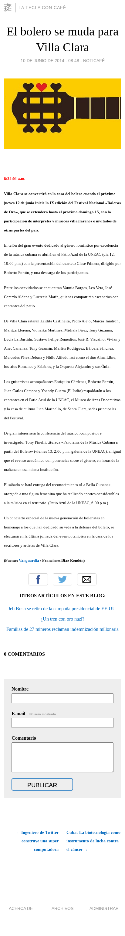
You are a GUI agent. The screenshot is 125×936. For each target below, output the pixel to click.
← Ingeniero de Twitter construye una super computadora (37, 841)
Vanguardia (29, 560)
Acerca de (21, 908)
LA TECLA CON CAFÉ (42, 7)
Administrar (104, 908)
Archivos (62, 908)
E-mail (34, 713)
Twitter (62, 579)
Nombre (20, 688)
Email (86, 579)
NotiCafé (94, 60)
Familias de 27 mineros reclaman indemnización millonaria (62, 629)
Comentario (24, 738)
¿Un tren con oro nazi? (62, 618)
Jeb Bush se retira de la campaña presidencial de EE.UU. (62, 608)
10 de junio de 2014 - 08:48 (50, 60)
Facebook (38, 579)
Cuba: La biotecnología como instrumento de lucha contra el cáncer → (93, 841)
